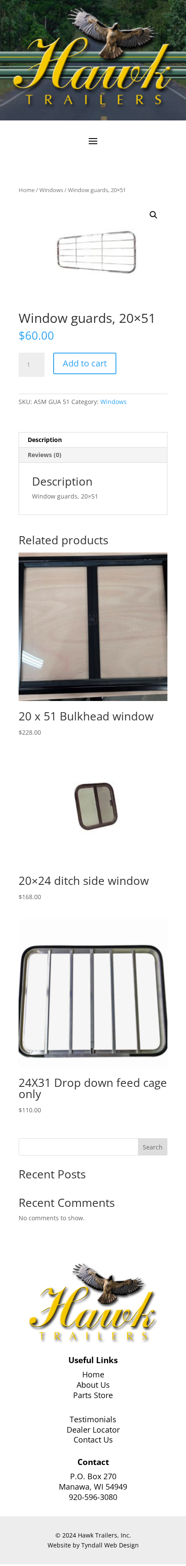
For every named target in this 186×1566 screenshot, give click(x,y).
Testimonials (93, 1419)
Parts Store (93, 1395)
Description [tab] (45, 440)
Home (27, 190)
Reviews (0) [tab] (44, 455)
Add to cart (85, 363)
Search (153, 1147)
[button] (153, 215)
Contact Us (93, 1439)
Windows (51, 190)
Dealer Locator (93, 1429)
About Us (93, 1385)
